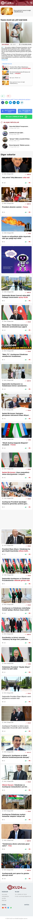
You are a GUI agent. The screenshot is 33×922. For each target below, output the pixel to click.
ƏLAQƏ (4, 898)
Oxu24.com (4, 60)
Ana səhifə (4, 894)
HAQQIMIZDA (5, 896)
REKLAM (4, 900)
